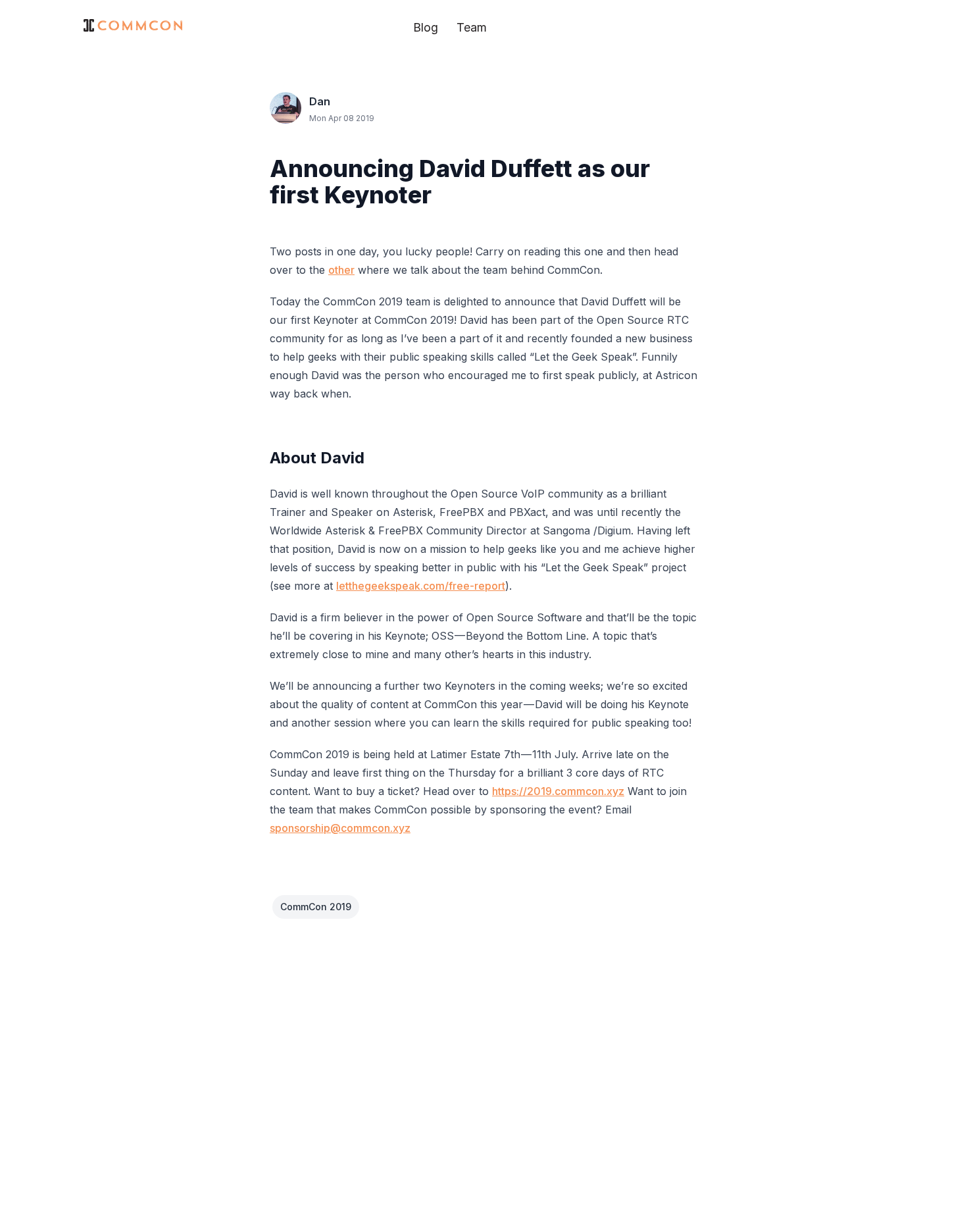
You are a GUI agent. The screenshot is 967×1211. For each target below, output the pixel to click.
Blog (425, 27)
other (341, 269)
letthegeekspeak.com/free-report (420, 585)
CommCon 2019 (315, 906)
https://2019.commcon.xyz (558, 791)
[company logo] (133, 25)
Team (472, 27)
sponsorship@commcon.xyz (340, 828)
